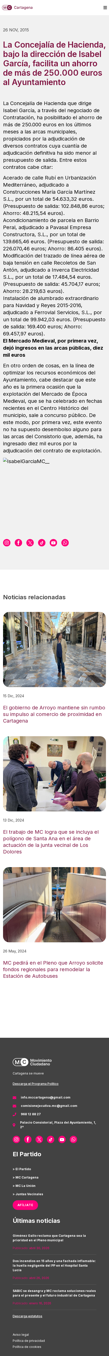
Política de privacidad (29, 1341)
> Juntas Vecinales (28, 1194)
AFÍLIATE (25, 1205)
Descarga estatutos (27, 1316)
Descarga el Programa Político (36, 1084)
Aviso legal (21, 1335)
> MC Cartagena (26, 1177)
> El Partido (22, 1169)
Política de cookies (27, 1347)
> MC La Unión (24, 1186)
